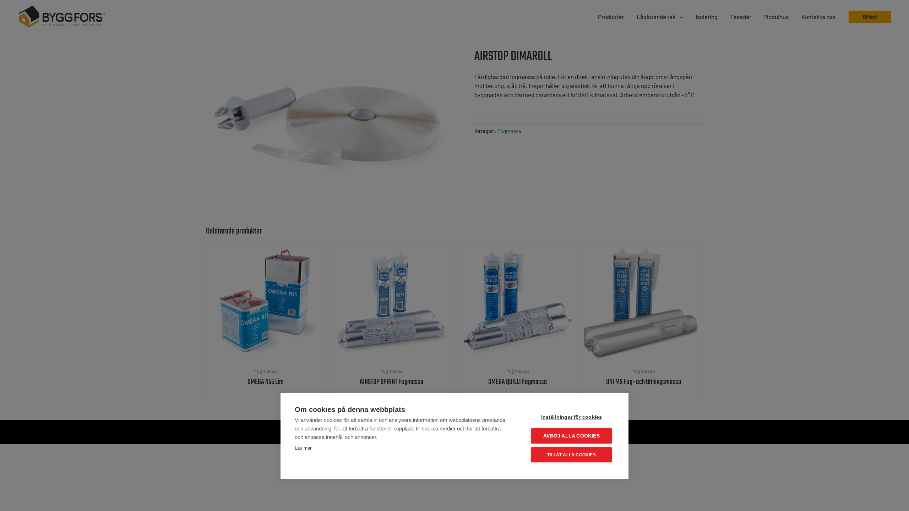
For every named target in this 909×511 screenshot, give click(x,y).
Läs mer (303, 448)
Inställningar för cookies (571, 417)
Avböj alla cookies (571, 436)
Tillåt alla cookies (571, 454)
